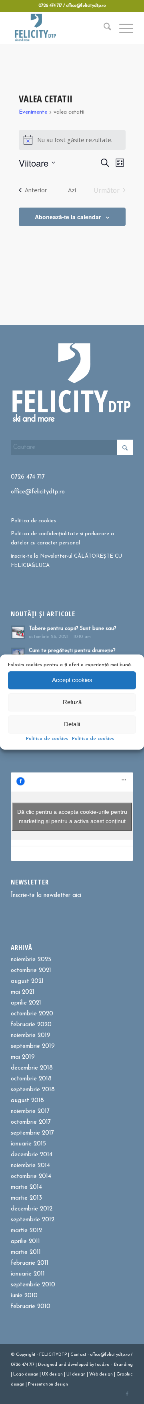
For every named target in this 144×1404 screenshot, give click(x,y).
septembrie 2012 (32, 1220)
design (31, 1374)
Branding (123, 1365)
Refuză (72, 702)
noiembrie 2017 (30, 1112)
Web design (101, 1374)
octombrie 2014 (31, 1177)
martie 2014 (26, 1187)
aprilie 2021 (26, 1003)
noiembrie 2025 (31, 960)
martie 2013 (26, 1198)
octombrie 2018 (31, 1079)
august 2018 (27, 1101)
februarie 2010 (30, 1307)
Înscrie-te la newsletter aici (46, 896)
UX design (52, 1374)
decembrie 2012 (31, 1209)
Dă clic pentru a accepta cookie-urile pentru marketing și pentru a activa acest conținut (72, 816)
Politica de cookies (47, 738)
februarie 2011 (29, 1263)
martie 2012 (26, 1231)
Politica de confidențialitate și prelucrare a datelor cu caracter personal (62, 538)
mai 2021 (22, 992)
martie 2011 (26, 1252)
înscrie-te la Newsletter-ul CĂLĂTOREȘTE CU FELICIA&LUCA (66, 561)
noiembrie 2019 (30, 1036)
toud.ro (102, 1365)
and (62, 1365)
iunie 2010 (24, 1296)
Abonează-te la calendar (68, 217)
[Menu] (122, 28)
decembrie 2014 (31, 1155)
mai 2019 (23, 1057)
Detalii (72, 724)
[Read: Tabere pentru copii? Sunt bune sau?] (18, 632)
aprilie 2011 (25, 1242)
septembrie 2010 (33, 1285)
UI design (76, 1374)
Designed (47, 1365)
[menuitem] (103, 28)
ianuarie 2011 (28, 1274)
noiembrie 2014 (30, 1166)
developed (78, 1365)
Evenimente (33, 112)
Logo (18, 1374)
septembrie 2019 (33, 1046)
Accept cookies (72, 680)
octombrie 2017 (31, 1122)
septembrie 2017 (32, 1133)
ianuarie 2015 (28, 1144)
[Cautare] (103, 28)
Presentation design (48, 1384)
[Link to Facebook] (127, 1394)
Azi (72, 190)
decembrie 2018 (32, 1068)
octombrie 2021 (31, 971)
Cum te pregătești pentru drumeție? (72, 650)
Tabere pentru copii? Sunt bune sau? (72, 628)
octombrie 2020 (32, 1014)
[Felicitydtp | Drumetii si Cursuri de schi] (60, 28)
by (92, 1365)
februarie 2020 (31, 1025)
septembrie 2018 (33, 1090)
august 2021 (27, 981)
